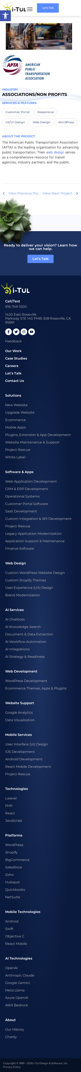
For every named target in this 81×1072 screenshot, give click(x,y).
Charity (11, 1037)
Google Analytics (19, 713)
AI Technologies (18, 958)
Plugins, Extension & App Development (38, 435)
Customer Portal (17, 112)
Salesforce (13, 867)
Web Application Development (31, 481)
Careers (11, 366)
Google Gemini (17, 983)
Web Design (41, 122)
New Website (16, 405)
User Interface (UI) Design (26, 744)
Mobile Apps (15, 427)
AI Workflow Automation (25, 642)
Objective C (14, 936)
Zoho (9, 875)
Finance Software (19, 548)
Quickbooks (15, 890)
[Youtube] (31, 331)
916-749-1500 (16, 307)
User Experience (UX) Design (29, 588)
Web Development (21, 671)
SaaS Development (21, 511)
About (10, 1020)
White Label (15, 457)
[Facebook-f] (8, 331)
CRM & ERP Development (26, 489)
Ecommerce (15, 420)
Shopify (11, 852)
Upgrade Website (19, 412)
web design (55, 152)
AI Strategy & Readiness (25, 657)
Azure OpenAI (16, 998)
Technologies (16, 789)
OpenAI (11, 968)
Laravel (11, 798)
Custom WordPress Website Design (35, 573)
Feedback (13, 341)
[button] (5, 15)
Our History (14, 1029)
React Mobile (16, 944)
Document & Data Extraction (29, 634)
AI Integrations (17, 649)
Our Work (13, 351)
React (10, 813)
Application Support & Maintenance (35, 541)
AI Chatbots (15, 619)
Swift (9, 929)
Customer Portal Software (26, 504)
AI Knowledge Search (23, 627)
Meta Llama (15, 990)
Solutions (13, 395)
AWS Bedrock (16, 1005)
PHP (8, 806)
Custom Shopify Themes (25, 580)
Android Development (24, 759)
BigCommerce (17, 860)
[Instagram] (24, 331)
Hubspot (12, 882)
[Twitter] (16, 331)
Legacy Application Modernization (33, 534)
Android (11, 921)
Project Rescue (17, 450)
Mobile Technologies (22, 912)
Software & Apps (19, 472)
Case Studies (16, 358)
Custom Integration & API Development (38, 519)
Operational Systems (22, 496)
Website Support (19, 703)
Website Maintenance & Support (32, 442)
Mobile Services (18, 735)
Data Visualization (20, 720)
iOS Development (20, 752)
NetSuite (12, 897)
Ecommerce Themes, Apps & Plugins (35, 688)
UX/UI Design (15, 122)
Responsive (45, 112)
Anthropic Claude (19, 975)
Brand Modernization (22, 595)
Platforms (13, 835)
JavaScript (13, 821)
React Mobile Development (28, 767)
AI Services (14, 610)
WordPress (66, 122)
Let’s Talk (13, 373)
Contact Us (14, 381)
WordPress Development (26, 681)
